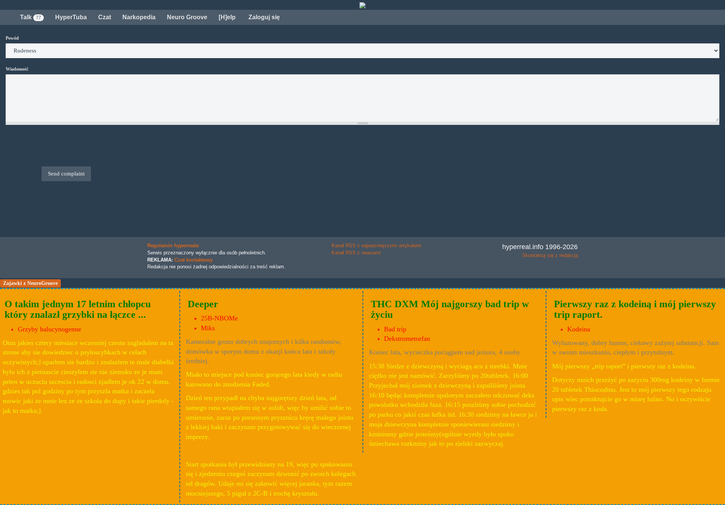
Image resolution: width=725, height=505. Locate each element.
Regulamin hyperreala (173, 245)
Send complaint (66, 174)
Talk (30, 17)
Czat (104, 17)
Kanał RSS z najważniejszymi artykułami (376, 245)
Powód (12, 38)
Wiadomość (17, 69)
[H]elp (227, 17)
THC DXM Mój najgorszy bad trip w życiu (450, 309)
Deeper (203, 304)
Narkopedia (139, 17)
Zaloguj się (263, 17)
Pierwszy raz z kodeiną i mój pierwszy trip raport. (635, 309)
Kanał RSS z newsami (356, 253)
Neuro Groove (187, 17)
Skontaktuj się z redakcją (550, 255)
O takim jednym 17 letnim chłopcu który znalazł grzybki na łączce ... (78, 309)
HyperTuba (71, 17)
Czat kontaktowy (193, 260)
